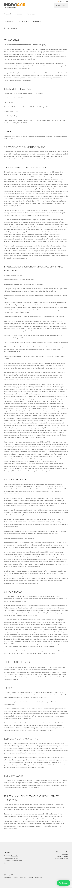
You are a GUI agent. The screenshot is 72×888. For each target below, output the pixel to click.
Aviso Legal (65, 854)
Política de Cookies (62, 856)
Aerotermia (7, 14)
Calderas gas (31, 14)
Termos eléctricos (24, 21)
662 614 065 (64, 2)
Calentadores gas (9, 21)
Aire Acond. (18, 14)
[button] (63, 883)
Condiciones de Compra (61, 858)
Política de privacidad (62, 852)
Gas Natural (37, 21)
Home (7, 28)
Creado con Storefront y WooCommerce (31, 877)
